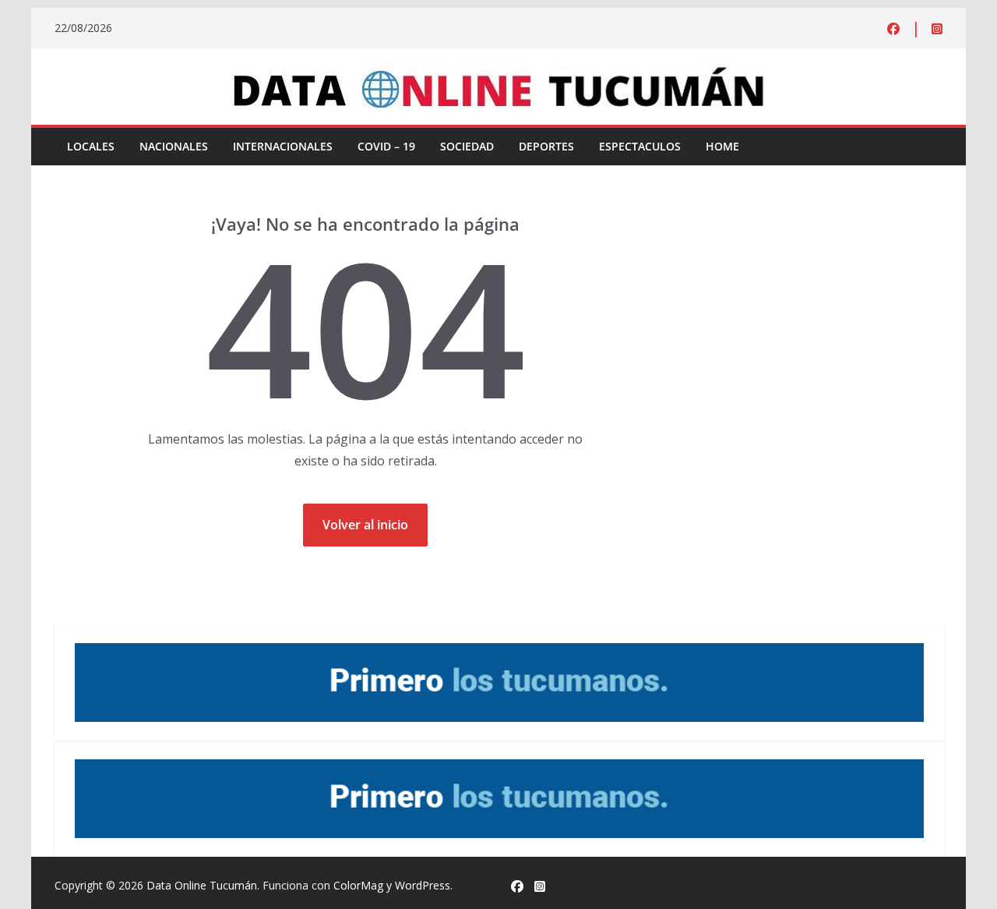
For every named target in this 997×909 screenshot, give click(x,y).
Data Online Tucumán (201, 885)
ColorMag (358, 885)
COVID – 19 (386, 146)
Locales (90, 146)
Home (722, 146)
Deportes (546, 146)
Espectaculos (640, 146)
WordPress (422, 885)
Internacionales (283, 146)
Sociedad (467, 146)
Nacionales (173, 146)
